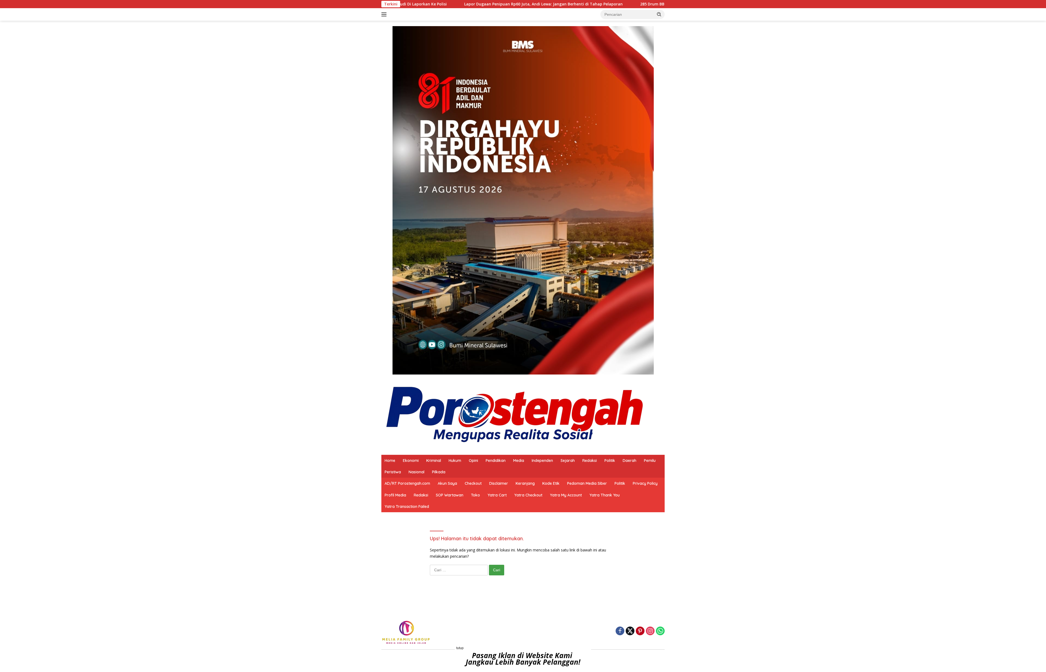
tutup (460, 648)
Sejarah (568, 460)
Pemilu (650, 460)
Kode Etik (551, 483)
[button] (659, 14)
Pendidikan (496, 460)
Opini (473, 460)
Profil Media (395, 495)
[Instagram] (650, 631)
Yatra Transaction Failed (407, 506)
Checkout (473, 483)
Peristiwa (393, 472)
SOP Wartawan (449, 495)
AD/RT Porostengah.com (407, 483)
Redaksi (589, 460)
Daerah (629, 460)
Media (518, 460)
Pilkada (438, 472)
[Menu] (385, 14)
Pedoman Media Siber (587, 483)
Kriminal (433, 460)
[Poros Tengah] (514, 414)
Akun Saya (447, 483)
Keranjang (525, 483)
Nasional (416, 472)
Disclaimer (498, 483)
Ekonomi (411, 460)
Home (390, 460)
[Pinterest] (640, 631)
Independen (542, 460)
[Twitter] (630, 631)
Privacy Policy (645, 483)
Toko (475, 495)
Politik (609, 460)
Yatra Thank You (604, 495)
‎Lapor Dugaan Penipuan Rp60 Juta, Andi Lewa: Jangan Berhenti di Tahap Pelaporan (489, 4)
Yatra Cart (497, 495)
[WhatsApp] (660, 631)
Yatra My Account (566, 495)
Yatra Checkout (528, 495)
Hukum (455, 460)
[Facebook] (620, 631)
